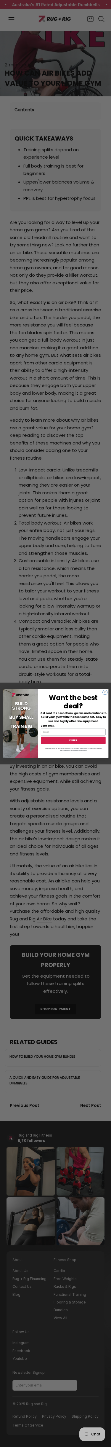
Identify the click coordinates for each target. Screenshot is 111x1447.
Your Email (47, 726)
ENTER (73, 740)
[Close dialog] (104, 692)
